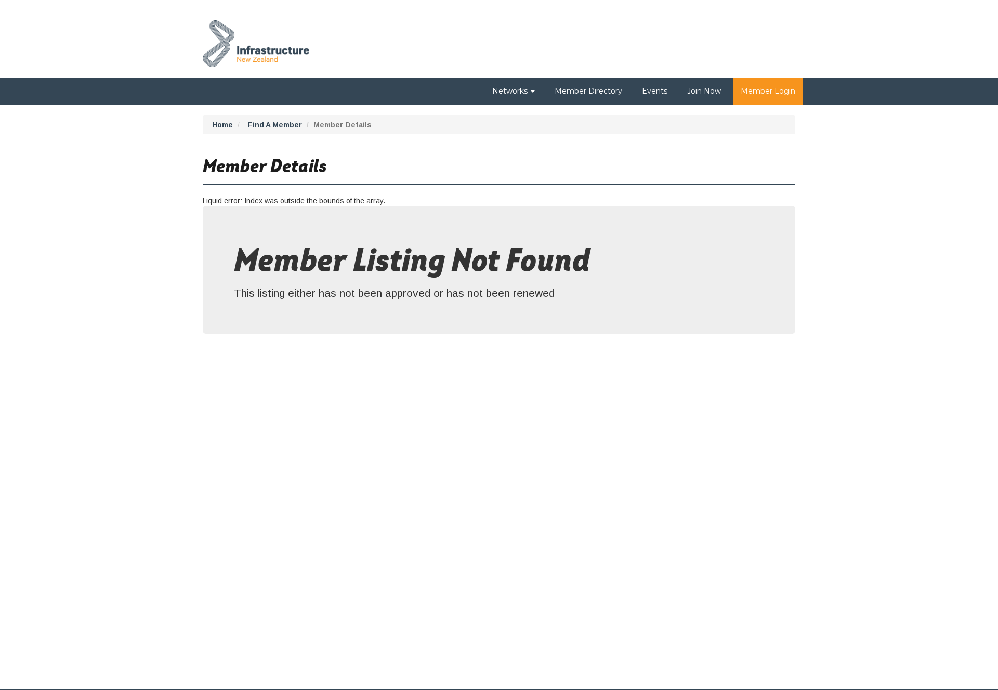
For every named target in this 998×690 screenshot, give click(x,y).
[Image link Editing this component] (256, 41)
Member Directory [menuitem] (588, 91)
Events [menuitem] (654, 91)
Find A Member (275, 125)
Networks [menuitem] (511, 91)
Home (222, 125)
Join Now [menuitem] (704, 91)
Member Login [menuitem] (768, 91)
